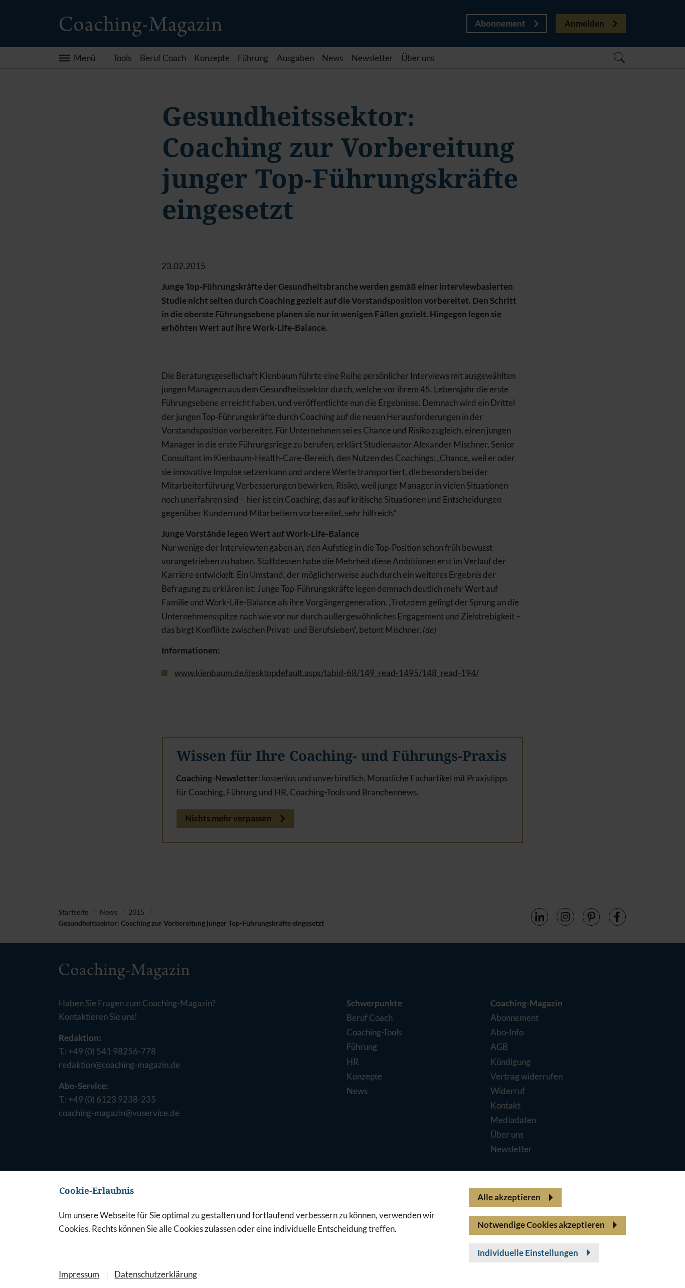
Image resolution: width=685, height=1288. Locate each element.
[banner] (342, 644)
